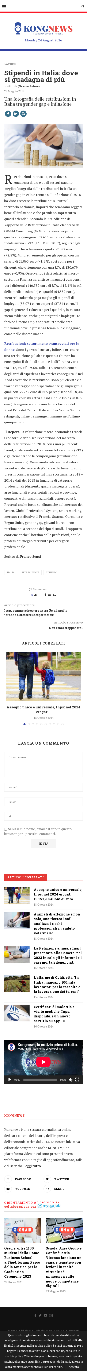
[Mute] (70, 1080)
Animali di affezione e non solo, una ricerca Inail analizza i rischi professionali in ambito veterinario (57, 923)
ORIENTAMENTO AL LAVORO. (29, 1203)
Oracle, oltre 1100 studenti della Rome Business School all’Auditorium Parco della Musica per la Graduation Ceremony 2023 (22, 1262)
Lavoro (10, 64)
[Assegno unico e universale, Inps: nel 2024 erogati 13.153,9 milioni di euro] (43, 676)
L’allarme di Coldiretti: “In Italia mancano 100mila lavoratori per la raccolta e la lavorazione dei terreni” (57, 984)
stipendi (51, 572)
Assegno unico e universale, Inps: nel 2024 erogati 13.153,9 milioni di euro (58, 894)
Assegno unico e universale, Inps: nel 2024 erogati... (43, 709)
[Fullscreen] (77, 1080)
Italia (11, 572)
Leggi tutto (32, 1166)
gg (61, 343)
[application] (43, 1062)
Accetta (73, 1367)
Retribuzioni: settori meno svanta (31, 343)
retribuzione (30, 572)
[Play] (10, 1080)
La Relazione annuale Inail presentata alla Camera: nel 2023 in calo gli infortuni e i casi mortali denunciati (58, 955)
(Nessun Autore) (29, 86)
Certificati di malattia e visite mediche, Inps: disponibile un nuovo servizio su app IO (54, 1014)
